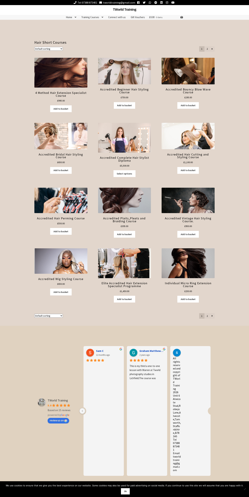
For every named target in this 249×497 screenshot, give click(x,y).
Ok (125, 491)
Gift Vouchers (138, 17)
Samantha (145, 351)
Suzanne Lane (191, 351)
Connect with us (117, 17)
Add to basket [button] (61, 108)
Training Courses (90, 17)
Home (69, 17)
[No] (244, 489)
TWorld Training (124, 9)
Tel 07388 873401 (87, 2)
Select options (124, 173)
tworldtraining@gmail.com (119, 2)
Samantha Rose (106, 351)
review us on (57, 420)
